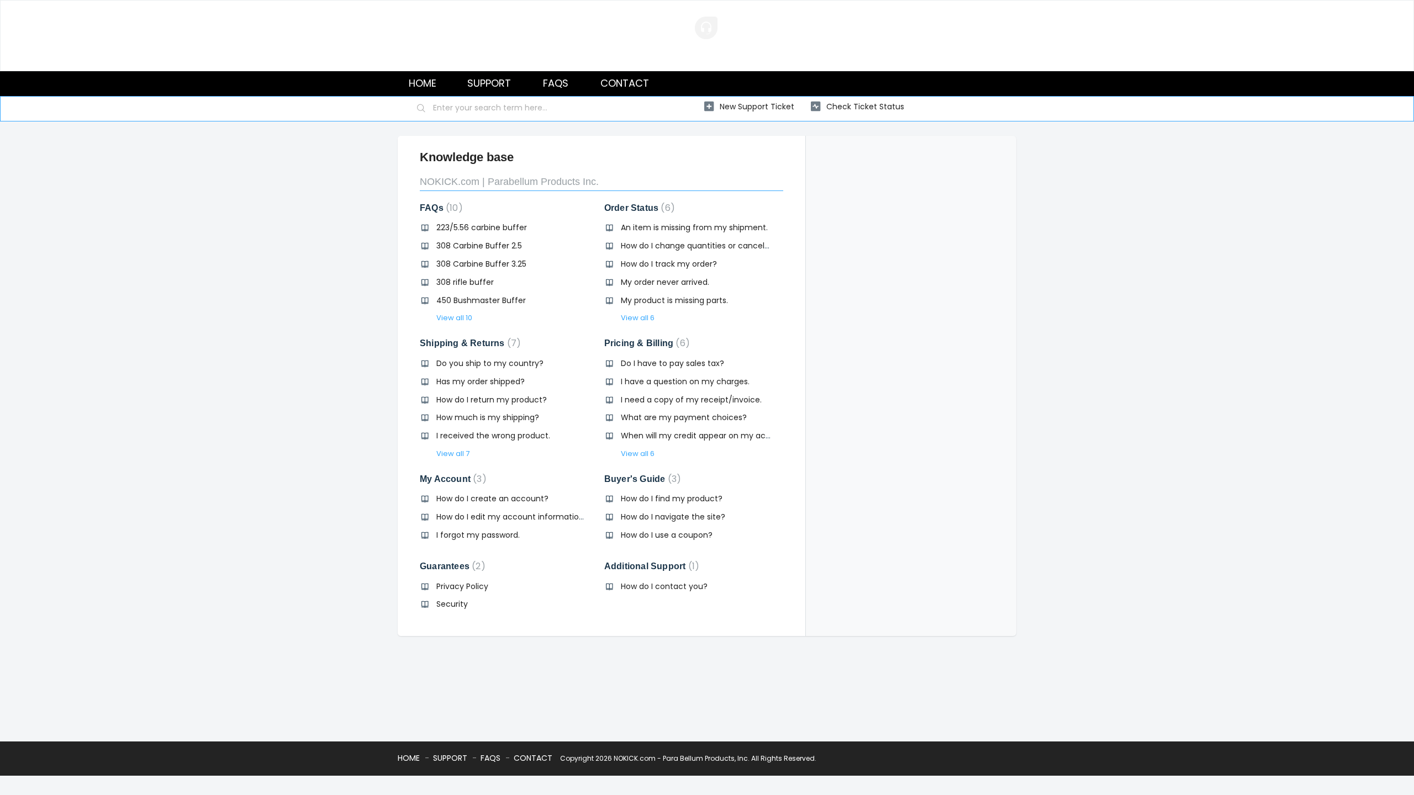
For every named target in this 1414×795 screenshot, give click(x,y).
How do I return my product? (491, 399)
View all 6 (638, 317)
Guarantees (450, 566)
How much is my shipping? (487, 417)
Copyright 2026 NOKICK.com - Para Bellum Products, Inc (654, 758)
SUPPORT (489, 83)
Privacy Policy (462, 586)
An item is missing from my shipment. (694, 227)
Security (452, 604)
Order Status (637, 208)
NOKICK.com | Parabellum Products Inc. (509, 181)
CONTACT (624, 83)
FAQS (555, 83)
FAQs (439, 208)
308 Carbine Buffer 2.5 (479, 245)
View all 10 (454, 317)
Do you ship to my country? (490, 363)
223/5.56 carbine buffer (481, 227)
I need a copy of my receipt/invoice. (691, 399)
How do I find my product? (671, 498)
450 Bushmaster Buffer (481, 300)
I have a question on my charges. (685, 381)
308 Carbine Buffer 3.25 (481, 263)
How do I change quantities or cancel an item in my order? (734, 245)
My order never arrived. (665, 282)
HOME (422, 83)
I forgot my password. (478, 534)
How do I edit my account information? (512, 516)
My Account (451, 479)
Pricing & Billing (644, 343)
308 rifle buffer (465, 282)
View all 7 (452, 453)
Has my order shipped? (480, 381)
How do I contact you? (664, 586)
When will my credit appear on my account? (707, 435)
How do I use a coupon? (667, 534)
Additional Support (649, 566)
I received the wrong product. (493, 435)
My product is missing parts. (674, 300)
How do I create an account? (492, 498)
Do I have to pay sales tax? (672, 363)
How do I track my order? (669, 263)
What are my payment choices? (684, 417)
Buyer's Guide (640, 479)
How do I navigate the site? (673, 516)
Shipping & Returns (468, 343)
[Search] (421, 109)
